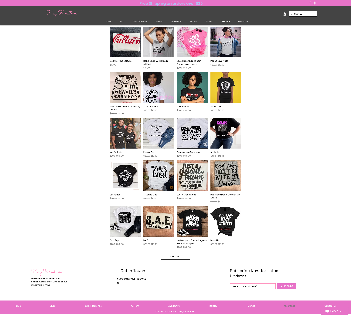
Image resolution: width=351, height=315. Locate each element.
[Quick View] (125, 42)
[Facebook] (310, 3)
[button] (284, 14)
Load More (175, 256)
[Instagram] (314, 3)
